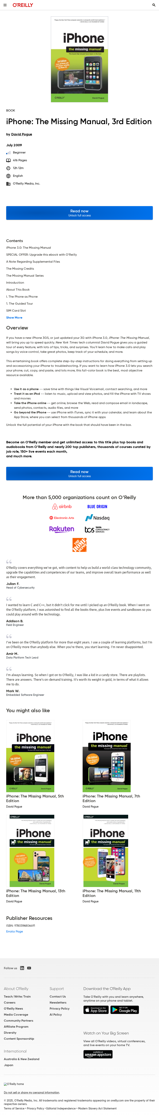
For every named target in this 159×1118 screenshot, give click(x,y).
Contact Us (58, 996)
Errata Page (14, 931)
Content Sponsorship (19, 1039)
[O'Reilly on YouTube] (29, 968)
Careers (9, 1002)
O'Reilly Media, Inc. (26, 183)
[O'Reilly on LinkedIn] (22, 968)
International (15, 1051)
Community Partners (18, 1021)
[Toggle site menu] (5, 5)
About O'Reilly (16, 988)
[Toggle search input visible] (154, 5)
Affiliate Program (16, 1027)
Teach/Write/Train (17, 996)
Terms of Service (14, 1108)
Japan (8, 1065)
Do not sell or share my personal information (31, 1092)
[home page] (23, 5)
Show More (14, 317)
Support (57, 988)
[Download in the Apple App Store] (96, 1013)
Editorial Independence (61, 1108)
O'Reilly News (13, 1008)
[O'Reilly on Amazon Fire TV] (98, 1057)
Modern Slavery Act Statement (97, 1108)
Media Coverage (16, 1015)
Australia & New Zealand (21, 1059)
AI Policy (56, 1015)
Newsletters (58, 1002)
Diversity (10, 1033)
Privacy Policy (59, 1008)
